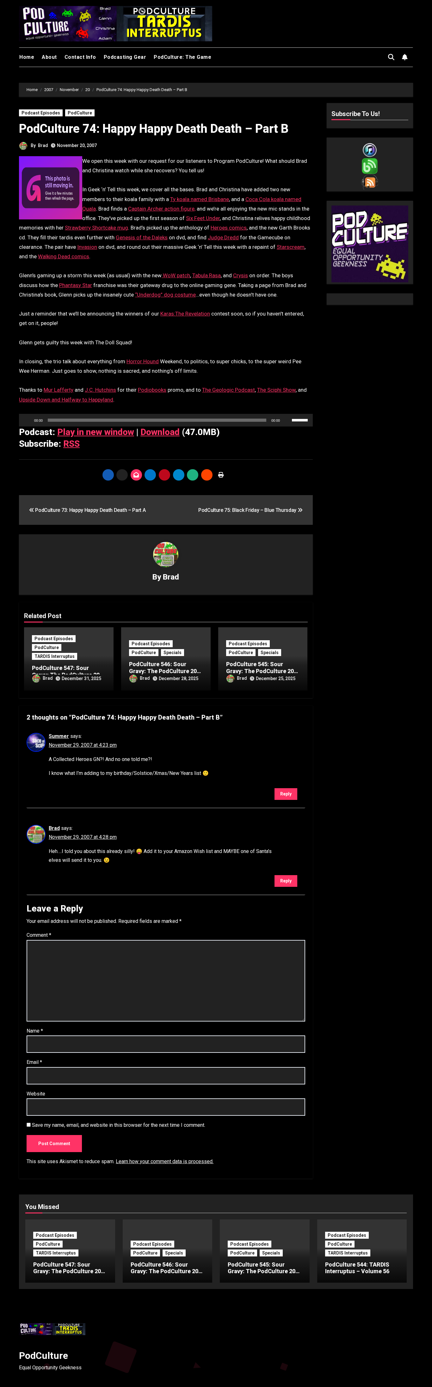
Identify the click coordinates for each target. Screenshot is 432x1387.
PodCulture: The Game (182, 57)
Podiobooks (152, 390)
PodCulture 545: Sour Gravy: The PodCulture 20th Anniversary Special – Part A (264, 1274)
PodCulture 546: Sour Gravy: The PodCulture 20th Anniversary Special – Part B (167, 1274)
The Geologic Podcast (228, 390)
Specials (173, 652)
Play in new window (95, 432)
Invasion (87, 247)
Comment (39, 935)
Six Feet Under (203, 218)
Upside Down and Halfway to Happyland (66, 399)
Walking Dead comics (63, 256)
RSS (71, 444)
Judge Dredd (223, 237)
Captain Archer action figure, (161, 209)
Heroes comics (229, 227)
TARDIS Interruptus (54, 656)
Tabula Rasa (206, 275)
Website (36, 1094)
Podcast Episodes (41, 112)
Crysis (240, 275)
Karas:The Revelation (185, 313)
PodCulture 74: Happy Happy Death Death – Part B (153, 129)
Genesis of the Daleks (142, 237)
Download (160, 432)
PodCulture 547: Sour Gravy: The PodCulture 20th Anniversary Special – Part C (69, 1274)
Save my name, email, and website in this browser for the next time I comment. (118, 1125)
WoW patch (176, 275)
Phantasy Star (75, 285)
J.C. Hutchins (100, 390)
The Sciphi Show (276, 390)
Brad (43, 145)
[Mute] (287, 420)
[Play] (27, 420)
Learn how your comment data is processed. (164, 1161)
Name (35, 1031)
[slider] (301, 419)
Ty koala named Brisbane (199, 199)
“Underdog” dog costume (165, 295)
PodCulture (80, 112)
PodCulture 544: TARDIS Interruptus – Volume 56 (357, 1268)
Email (34, 1062)
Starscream (291, 247)
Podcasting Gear (125, 57)
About (49, 57)
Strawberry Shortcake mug (96, 227)
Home (26, 57)
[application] (166, 420)
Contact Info (80, 57)
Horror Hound (143, 361)
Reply (286, 793)
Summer (59, 736)
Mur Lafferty (58, 390)
